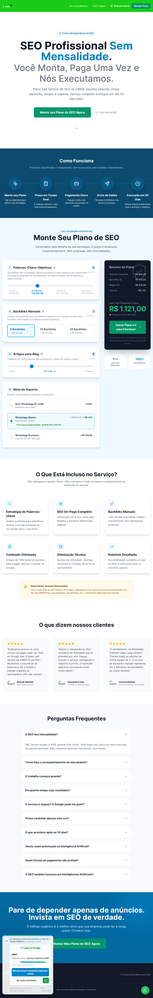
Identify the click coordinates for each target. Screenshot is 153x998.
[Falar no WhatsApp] (45, 980)
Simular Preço (141, 6)
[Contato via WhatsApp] (145, 990)
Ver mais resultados (28, 980)
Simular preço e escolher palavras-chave (31, 972)
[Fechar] (49, 939)
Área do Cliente (122, 6)
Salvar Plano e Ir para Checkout (126, 327)
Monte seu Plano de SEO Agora (62, 112)
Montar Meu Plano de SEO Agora (76, 944)
